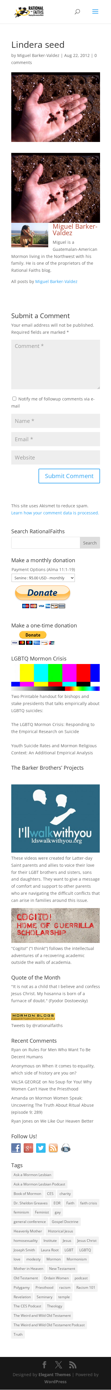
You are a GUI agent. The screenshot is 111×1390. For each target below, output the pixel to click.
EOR (57, 1203)
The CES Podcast (27, 1306)
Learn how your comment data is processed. (55, 513)
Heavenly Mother (28, 1231)
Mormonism (77, 1259)
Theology (54, 1306)
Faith (70, 1203)
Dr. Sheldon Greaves (31, 1203)
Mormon (53, 1259)
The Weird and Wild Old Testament (42, 1315)
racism (64, 1287)
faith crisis (88, 1203)
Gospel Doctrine (65, 1221)
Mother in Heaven (28, 1268)
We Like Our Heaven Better (67, 1121)
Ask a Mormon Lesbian (32, 1174)
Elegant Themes (54, 1374)
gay (58, 1212)
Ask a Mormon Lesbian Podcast (39, 1184)
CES (50, 1193)
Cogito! (19, 948)
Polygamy (22, 1287)
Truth (18, 1334)
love (17, 1259)
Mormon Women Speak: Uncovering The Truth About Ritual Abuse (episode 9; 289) (52, 1105)
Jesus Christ (86, 1240)
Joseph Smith (24, 1249)
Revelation (22, 1296)
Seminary (44, 1296)
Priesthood (44, 1287)
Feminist (42, 1212)
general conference (30, 1221)
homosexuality (26, 1240)
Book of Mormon (27, 1193)
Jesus (67, 1240)
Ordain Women (56, 1278)
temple (64, 1296)
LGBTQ (85, 1249)
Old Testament (26, 1278)
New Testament (62, 1268)
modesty (33, 1259)
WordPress (55, 1381)
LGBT (34, 872)
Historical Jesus (60, 1231)
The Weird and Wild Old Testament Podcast (49, 1324)
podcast (81, 1278)
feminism (21, 1212)
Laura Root (50, 1249)
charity (65, 1193)
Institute (50, 1240)
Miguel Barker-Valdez (38, 55)
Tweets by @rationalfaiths (37, 1025)
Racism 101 (85, 1287)
